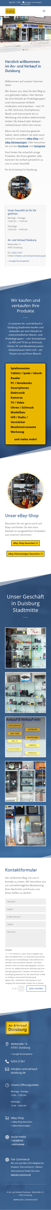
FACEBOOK (18, 1140)
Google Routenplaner (23, 1054)
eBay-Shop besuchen (22, 1121)
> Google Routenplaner (18, 261)
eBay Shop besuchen (24, 543)
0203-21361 (18, 1061)
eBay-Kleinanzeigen (21, 1125)
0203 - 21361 (16, 2)
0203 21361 (17, 252)
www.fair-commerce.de (21, 1174)
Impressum (18, 1200)
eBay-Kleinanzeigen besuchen (24, 553)
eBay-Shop (32, 138)
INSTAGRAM (18, 1144)
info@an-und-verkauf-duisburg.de (30, 255)
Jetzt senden (36, 988)
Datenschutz (31, 1200)
